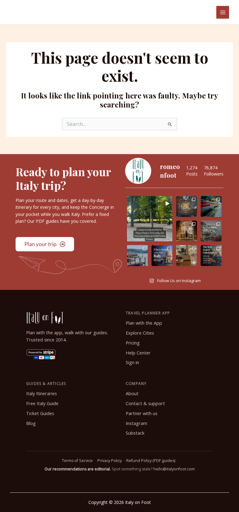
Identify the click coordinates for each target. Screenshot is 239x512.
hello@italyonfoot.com (174, 469)
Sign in (132, 362)
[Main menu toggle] (222, 12)
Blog (31, 423)
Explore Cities (140, 333)
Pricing (133, 343)
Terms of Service (77, 460)
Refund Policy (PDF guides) (150, 460)
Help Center (138, 353)
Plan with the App (144, 323)
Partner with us (141, 413)
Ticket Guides (40, 413)
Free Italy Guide (42, 403)
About (132, 393)
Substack (135, 433)
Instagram (136, 423)
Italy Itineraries (41, 393)
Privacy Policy (109, 460)
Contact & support (145, 403)
